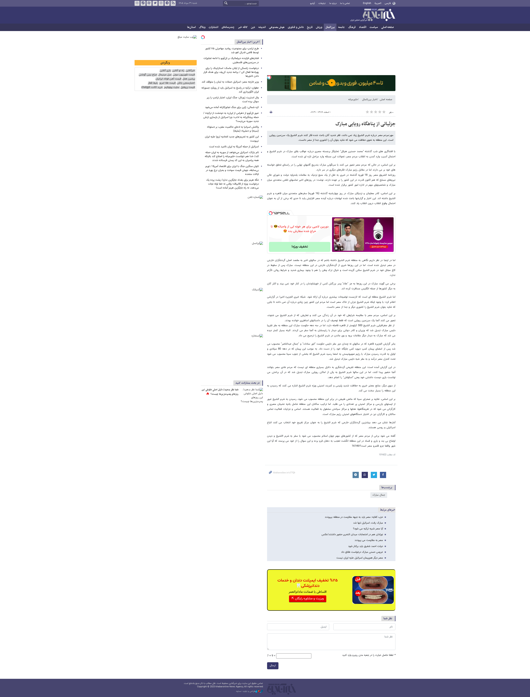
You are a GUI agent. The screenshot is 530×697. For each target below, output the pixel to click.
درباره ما (333, 3)
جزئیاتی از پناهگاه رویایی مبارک (365, 124)
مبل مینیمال (164, 75)
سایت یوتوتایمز (171, 87)
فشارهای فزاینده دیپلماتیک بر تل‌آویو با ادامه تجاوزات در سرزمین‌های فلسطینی (231, 60)
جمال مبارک (378, 495)
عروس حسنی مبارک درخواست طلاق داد (362, 552)
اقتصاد (362, 27)
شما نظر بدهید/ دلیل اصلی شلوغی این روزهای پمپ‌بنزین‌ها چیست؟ (220, 392)
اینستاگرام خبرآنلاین (161, 3)
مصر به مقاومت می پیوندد (369, 540)
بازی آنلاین (165, 71)
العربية (378, 3)
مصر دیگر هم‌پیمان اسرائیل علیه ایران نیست (359, 558)
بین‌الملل (330, 27)
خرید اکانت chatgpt (152, 87)
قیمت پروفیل (188, 87)
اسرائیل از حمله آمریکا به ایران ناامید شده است (234, 147)
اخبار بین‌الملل (369, 99)
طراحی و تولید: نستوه (245, 691)
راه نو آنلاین (178, 71)
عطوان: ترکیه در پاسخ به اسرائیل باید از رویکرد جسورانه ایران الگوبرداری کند (230, 90)
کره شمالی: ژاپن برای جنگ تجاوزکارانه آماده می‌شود (232, 107)
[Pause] (336, 248)
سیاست (374, 27)
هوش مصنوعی (276, 27)
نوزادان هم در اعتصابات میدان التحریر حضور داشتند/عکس (352, 534)
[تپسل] (269, 77)
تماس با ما (345, 3)
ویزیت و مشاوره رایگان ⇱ (308, 598)
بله (143, 3)
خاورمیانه (353, 99)
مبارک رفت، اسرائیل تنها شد (368, 523)
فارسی (388, 3)
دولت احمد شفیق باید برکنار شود (365, 546)
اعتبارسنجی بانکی (186, 83)
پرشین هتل (188, 79)
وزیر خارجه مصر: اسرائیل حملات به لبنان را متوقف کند (230, 82)
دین (253, 27)
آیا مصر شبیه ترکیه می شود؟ (368, 529)
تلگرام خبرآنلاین (167, 3)
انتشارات (213, 27)
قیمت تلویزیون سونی (184, 75)
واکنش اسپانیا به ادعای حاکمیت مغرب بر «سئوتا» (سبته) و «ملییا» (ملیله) (233, 129)
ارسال (273, 665)
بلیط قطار (153, 83)
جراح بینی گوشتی (148, 75)
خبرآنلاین (372, 15)
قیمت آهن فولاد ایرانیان (168, 79)
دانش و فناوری (296, 27)
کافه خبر (243, 27)
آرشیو (312, 3)
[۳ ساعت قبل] (251, 395)
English (367, 3)
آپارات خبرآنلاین (149, 3)
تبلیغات (322, 3)
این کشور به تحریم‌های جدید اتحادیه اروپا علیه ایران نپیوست (232, 139)
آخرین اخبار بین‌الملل (248, 42)
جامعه (341, 27)
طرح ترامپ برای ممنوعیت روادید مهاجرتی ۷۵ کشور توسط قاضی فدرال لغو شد (232, 51)
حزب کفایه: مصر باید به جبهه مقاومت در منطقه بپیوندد (354, 517)
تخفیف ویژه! (300, 246)
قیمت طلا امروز (167, 83)
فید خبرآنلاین (173, 3)
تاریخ (310, 27)
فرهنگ (352, 27)
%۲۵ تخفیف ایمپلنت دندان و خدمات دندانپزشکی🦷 (307, 583)
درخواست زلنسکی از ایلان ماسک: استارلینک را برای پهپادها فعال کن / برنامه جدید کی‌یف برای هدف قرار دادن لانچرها (231, 72)
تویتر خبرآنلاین (155, 3)
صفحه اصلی (387, 27)
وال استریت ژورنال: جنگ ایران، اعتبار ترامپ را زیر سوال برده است (233, 100)
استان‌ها (191, 27)
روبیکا (137, 3)
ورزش (319, 27)
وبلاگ (202, 27)
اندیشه (262, 27)
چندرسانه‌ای (228, 27)
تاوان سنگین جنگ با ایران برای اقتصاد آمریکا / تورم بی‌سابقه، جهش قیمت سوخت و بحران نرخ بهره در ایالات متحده (232, 170)
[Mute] (342, 248)
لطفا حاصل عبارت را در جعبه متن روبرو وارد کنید (368, 655)
